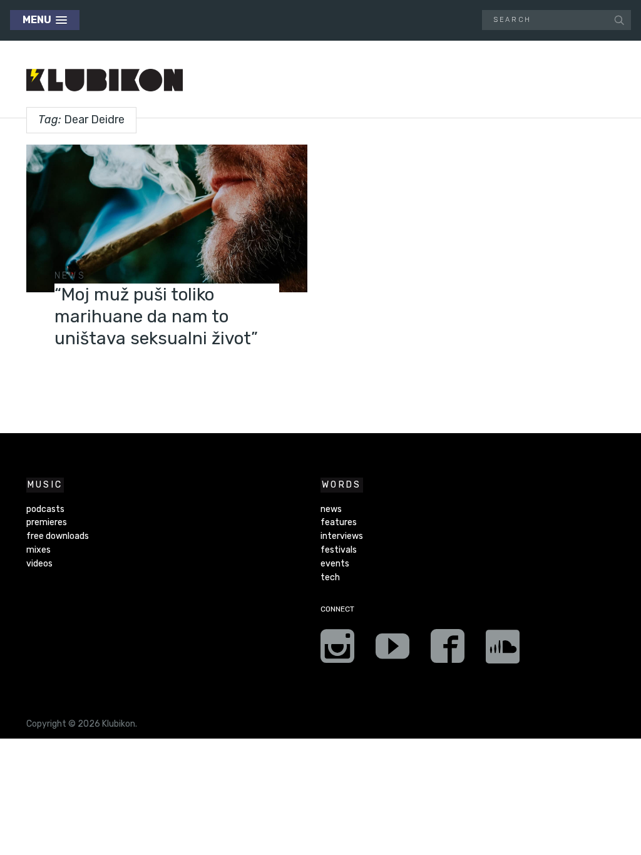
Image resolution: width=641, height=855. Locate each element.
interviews (341, 536)
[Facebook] (447, 650)
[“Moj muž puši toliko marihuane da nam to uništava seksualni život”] (166, 218)
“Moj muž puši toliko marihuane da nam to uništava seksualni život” (156, 316)
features (338, 522)
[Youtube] (392, 650)
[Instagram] (337, 650)
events (334, 563)
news (70, 275)
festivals (338, 550)
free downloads (57, 536)
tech (330, 577)
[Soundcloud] (503, 650)
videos (39, 563)
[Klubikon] (104, 80)
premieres (46, 522)
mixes (38, 550)
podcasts (45, 509)
